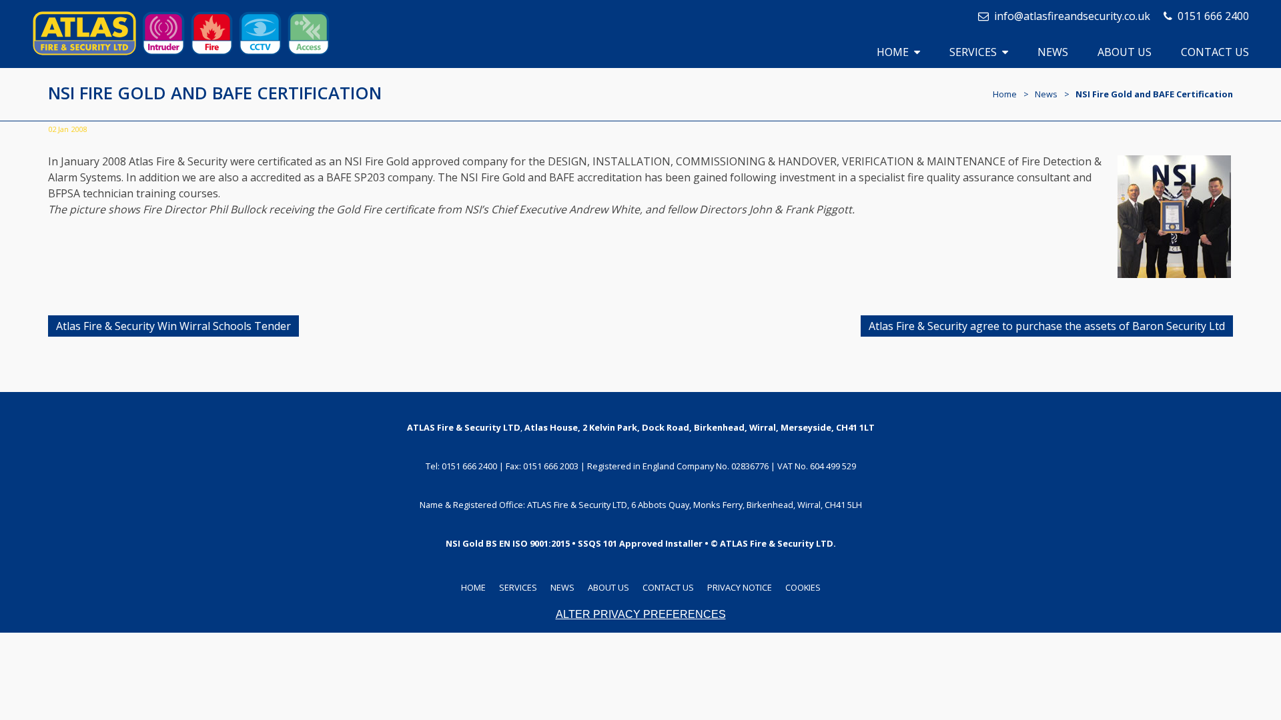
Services (973, 52)
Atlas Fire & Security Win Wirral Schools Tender (173, 326)
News (1052, 52)
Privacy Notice (739, 587)
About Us (1125, 52)
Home (893, 52)
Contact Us (1215, 52)
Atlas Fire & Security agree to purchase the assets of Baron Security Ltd (1047, 326)
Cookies (803, 587)
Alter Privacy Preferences (641, 614)
